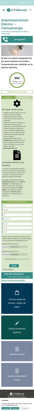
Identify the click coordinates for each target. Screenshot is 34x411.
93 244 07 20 (5, 2)
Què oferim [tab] (8, 97)
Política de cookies (12, 405)
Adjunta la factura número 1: (10, 244)
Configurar (24, 408)
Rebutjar (14, 408)
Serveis (3, 31)
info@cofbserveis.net (26, 2)
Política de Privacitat (23, 259)
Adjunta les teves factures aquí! (17, 92)
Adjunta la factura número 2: (10, 251)
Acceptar (5, 408)
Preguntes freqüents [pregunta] (24, 97)
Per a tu (9, 31)
